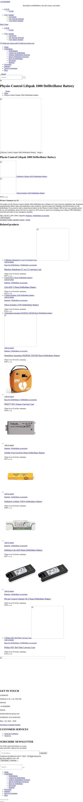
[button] (3, 74)
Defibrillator (8, 49)
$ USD (11, 11)
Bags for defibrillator (16, 59)
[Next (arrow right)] (3, 801)
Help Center (4, 24)
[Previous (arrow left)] (1, 801)
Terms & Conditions (11, 734)
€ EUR (6, 9)
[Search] (24, 77)
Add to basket (5, 218)
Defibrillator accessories (41, 216)
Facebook (3, 220)
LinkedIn (15, 220)
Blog (6, 70)
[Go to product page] (43, 244)
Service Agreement (10, 68)
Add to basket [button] (9, 262)
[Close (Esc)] (7, 799)
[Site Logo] (17, 43)
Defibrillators (13, 51)
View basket (5, 760)
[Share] (5, 799)
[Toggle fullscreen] (3, 799)
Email (28, 220)
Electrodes (12, 61)
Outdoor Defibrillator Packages (19, 55)
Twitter (9, 220)
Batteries (12, 62)
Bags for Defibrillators (12, 265)
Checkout (13, 760)
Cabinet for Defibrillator (17, 53)
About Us (7, 736)
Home (6, 47)
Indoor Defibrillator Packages (19, 57)
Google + (22, 220)
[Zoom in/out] (1, 799)
